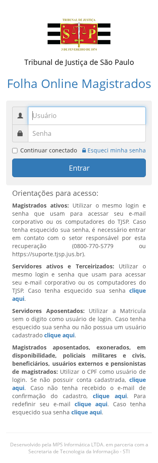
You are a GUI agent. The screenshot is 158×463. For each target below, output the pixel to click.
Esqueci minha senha (116, 150)
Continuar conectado (48, 150)
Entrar (79, 168)
